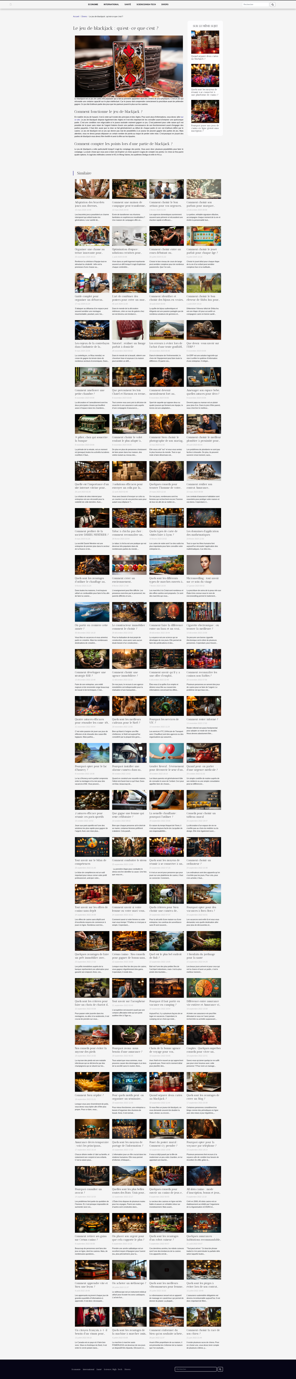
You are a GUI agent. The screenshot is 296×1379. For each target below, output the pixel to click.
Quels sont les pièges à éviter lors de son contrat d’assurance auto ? (202, 1287)
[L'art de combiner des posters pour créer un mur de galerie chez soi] (129, 283)
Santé (128, 4)
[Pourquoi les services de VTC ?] (166, 706)
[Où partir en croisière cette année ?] (92, 612)
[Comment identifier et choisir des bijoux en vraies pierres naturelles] (166, 283)
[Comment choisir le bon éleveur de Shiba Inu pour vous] (204, 283)
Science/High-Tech (146, 4)
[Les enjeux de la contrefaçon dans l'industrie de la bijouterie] (92, 330)
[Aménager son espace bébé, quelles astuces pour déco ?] (204, 377)
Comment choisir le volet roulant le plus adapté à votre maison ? (127, 441)
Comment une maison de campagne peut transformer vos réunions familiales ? (129, 206)
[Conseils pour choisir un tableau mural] (204, 800)
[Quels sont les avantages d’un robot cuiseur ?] (166, 1223)
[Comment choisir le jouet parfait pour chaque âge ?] (204, 236)
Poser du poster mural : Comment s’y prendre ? (163, 1144)
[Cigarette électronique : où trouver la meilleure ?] (204, 612)
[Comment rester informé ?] (204, 706)
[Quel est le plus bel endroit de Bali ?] (166, 941)
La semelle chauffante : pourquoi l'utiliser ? (163, 815)
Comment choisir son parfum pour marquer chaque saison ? (200, 206)
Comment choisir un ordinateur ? (199, 862)
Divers (164, 4)
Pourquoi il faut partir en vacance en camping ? (164, 1003)
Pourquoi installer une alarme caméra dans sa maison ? (126, 770)
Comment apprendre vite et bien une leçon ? (91, 1285)
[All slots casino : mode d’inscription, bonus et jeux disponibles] (204, 1176)
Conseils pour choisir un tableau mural (201, 815)
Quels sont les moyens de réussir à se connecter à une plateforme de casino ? (204, 92)
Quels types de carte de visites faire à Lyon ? (163, 533)
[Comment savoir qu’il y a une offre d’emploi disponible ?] (166, 659)
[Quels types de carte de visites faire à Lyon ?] (166, 518)
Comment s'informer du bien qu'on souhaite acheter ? (166, 1334)
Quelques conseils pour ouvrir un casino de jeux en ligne (166, 1193)
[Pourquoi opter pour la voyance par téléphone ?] (204, 1129)
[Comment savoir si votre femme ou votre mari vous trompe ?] (129, 894)
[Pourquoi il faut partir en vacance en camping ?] (166, 988)
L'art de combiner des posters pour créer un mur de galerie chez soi (128, 300)
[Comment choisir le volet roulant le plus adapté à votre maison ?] (129, 424)
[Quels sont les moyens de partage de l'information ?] (129, 1129)
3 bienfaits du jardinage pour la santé (201, 956)
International (111, 4)
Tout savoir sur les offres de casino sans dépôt (91, 909)
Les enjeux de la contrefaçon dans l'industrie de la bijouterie (92, 347)
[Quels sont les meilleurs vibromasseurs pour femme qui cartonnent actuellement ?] (166, 1270)
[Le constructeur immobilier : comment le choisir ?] (129, 612)
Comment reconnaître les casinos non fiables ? (202, 674)
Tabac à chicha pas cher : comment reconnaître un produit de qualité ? (127, 535)
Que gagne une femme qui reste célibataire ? (128, 815)
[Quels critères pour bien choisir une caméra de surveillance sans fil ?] (166, 894)
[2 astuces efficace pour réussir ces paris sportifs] (92, 800)
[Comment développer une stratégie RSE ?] (92, 659)
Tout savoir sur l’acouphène (128, 1001)
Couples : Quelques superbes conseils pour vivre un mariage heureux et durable (204, 1052)
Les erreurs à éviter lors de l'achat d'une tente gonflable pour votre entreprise (166, 347)
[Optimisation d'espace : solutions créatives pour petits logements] (129, 236)
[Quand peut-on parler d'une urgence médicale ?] (204, 753)
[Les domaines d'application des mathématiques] (204, 518)
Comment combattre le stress (129, 860)
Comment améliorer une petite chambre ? (89, 392)
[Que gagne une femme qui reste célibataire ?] (129, 800)
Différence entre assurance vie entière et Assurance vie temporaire (204, 1005)
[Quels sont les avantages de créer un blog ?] (204, 1082)
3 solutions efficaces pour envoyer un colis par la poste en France (127, 488)
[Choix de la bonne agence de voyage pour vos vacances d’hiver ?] (166, 1035)
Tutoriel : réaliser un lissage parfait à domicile (128, 345)
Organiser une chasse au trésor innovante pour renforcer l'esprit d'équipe (90, 253)
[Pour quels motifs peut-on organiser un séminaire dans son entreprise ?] (129, 1082)
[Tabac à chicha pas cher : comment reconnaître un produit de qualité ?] (129, 518)
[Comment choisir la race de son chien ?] (204, 1317)
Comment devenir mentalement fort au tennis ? (161, 394)
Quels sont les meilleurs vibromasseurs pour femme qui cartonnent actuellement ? (165, 1288)
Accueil (76, 16)
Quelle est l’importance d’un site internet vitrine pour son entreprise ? (92, 488)
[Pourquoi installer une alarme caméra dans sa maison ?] (129, 753)
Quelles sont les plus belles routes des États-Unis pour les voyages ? (128, 1193)
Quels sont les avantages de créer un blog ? (203, 1097)
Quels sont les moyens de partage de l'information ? (127, 1144)
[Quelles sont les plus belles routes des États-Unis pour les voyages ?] (129, 1176)
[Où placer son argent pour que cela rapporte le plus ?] (129, 1223)
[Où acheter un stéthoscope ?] (129, 1270)
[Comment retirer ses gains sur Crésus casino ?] (92, 1223)
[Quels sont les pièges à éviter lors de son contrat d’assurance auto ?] (204, 1270)
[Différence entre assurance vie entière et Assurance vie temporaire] (204, 988)
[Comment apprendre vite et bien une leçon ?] (92, 1270)
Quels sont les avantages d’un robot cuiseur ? (163, 1238)
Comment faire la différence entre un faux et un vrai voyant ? (166, 629)
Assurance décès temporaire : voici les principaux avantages (92, 1146)
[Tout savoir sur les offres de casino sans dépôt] (92, 894)
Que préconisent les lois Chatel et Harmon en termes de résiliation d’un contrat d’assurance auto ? (129, 395)
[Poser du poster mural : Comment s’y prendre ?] (166, 1129)
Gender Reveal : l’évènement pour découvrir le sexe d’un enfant (166, 770)
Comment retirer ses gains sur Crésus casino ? (90, 1238)
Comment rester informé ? (202, 719)
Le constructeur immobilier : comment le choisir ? (129, 627)
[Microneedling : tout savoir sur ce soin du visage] (204, 565)
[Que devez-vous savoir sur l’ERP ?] (204, 330)
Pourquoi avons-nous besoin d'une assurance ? (127, 1050)
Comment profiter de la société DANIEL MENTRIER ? (92, 533)
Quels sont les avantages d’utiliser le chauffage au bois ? (90, 582)
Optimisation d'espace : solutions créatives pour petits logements (126, 253)
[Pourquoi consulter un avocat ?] (92, 1176)
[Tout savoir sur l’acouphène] (129, 988)
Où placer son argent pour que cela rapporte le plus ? (128, 1238)
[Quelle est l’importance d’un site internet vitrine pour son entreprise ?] (92, 471)
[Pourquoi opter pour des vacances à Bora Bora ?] (204, 894)
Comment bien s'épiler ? (89, 1095)
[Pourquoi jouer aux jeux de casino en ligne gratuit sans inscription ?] (205, 111)
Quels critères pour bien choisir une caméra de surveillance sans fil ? (164, 911)
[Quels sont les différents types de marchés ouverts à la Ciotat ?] (166, 565)
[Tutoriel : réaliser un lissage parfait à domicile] (129, 330)
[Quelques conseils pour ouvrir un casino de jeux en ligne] (166, 1176)
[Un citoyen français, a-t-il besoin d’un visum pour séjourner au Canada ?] (92, 1317)
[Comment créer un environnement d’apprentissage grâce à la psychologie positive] (129, 565)
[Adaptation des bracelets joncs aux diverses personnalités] (92, 189)
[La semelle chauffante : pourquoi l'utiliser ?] (166, 800)
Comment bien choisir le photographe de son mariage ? (166, 441)
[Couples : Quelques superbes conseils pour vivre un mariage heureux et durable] (204, 1035)
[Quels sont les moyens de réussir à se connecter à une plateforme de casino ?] (205, 75)
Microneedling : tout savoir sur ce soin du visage (203, 580)
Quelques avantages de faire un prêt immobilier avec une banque (92, 958)
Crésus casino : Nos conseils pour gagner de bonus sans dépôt (128, 958)
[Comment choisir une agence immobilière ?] (129, 659)
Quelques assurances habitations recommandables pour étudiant (204, 1240)
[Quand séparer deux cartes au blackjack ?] (205, 42)
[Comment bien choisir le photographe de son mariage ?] (166, 424)
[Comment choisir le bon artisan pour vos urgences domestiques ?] (166, 189)
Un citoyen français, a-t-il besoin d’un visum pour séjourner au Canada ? (91, 1334)
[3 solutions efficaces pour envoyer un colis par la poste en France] (129, 471)
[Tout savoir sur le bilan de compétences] (92, 847)
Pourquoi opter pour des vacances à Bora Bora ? (201, 909)
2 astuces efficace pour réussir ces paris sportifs (89, 815)
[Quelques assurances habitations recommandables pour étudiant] (204, 1223)
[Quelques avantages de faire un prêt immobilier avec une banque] (92, 941)
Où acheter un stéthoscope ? (129, 1283)
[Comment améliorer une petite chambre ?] (92, 377)
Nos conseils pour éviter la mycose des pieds (91, 1050)
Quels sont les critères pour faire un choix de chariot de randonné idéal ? (92, 1005)
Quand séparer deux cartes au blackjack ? (204, 57)
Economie (93, 4)
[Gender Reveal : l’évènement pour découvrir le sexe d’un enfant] (166, 753)
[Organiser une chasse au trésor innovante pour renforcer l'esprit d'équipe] (92, 236)
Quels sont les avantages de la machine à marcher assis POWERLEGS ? (128, 1334)
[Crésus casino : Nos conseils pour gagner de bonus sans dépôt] (129, 941)
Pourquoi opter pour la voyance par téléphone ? (202, 1144)
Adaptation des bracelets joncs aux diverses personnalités (89, 206)
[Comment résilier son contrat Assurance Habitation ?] (204, 471)
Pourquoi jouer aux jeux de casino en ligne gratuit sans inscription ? (205, 128)
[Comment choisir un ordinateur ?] (204, 847)
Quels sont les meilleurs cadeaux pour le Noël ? (126, 721)
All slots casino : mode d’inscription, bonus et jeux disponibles (203, 1193)
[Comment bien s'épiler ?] (92, 1082)
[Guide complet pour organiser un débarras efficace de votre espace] (92, 283)
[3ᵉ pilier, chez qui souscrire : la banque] (92, 424)
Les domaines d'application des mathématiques (203, 533)
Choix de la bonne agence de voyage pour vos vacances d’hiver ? (164, 1052)
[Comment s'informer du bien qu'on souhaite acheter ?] (166, 1317)
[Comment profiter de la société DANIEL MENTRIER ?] (92, 518)
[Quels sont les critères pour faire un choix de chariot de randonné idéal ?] (92, 988)
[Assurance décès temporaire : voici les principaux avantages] (92, 1129)
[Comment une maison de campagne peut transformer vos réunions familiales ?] (129, 189)
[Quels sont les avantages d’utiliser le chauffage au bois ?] (92, 565)
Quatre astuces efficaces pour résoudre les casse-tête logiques (92, 723)
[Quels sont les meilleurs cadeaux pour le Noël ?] (129, 706)
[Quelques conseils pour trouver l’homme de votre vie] (166, 471)
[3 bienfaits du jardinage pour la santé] (204, 941)
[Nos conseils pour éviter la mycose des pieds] (92, 1035)
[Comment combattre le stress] (129, 847)
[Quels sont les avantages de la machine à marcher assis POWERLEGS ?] (129, 1317)
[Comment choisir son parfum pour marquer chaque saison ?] (204, 189)
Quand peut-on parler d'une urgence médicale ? (202, 768)
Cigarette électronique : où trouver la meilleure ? (203, 627)
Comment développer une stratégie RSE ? (90, 674)
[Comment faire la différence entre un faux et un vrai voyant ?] (166, 612)
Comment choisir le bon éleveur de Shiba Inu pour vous (203, 300)
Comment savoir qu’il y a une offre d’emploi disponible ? (164, 676)
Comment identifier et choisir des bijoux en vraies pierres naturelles (166, 300)
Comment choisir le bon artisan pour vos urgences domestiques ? (165, 206)
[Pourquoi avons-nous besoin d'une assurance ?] (129, 1035)
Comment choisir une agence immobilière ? (125, 674)
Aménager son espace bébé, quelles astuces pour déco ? (203, 392)
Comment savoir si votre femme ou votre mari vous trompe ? (128, 911)
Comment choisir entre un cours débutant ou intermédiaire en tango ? (165, 253)
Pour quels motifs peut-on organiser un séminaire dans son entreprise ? (128, 1099)
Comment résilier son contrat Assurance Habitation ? (199, 488)
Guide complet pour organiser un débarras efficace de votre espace (89, 300)
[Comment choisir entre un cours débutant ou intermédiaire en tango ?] (166, 236)
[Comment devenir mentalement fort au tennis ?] (166, 377)
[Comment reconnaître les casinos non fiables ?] (204, 659)
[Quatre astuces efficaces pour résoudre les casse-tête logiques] (92, 706)
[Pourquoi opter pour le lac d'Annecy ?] (92, 753)
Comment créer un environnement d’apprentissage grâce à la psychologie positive (127, 583)
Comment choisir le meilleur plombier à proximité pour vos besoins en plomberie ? (204, 441)
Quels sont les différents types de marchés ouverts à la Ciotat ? (165, 582)
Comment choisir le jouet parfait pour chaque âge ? (202, 251)
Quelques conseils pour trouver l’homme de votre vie (164, 488)
